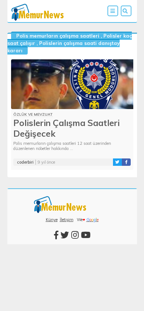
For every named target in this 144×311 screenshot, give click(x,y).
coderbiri (25, 162)
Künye (52, 219)
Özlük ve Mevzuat (33, 114)
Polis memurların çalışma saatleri (57, 36)
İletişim (66, 219)
